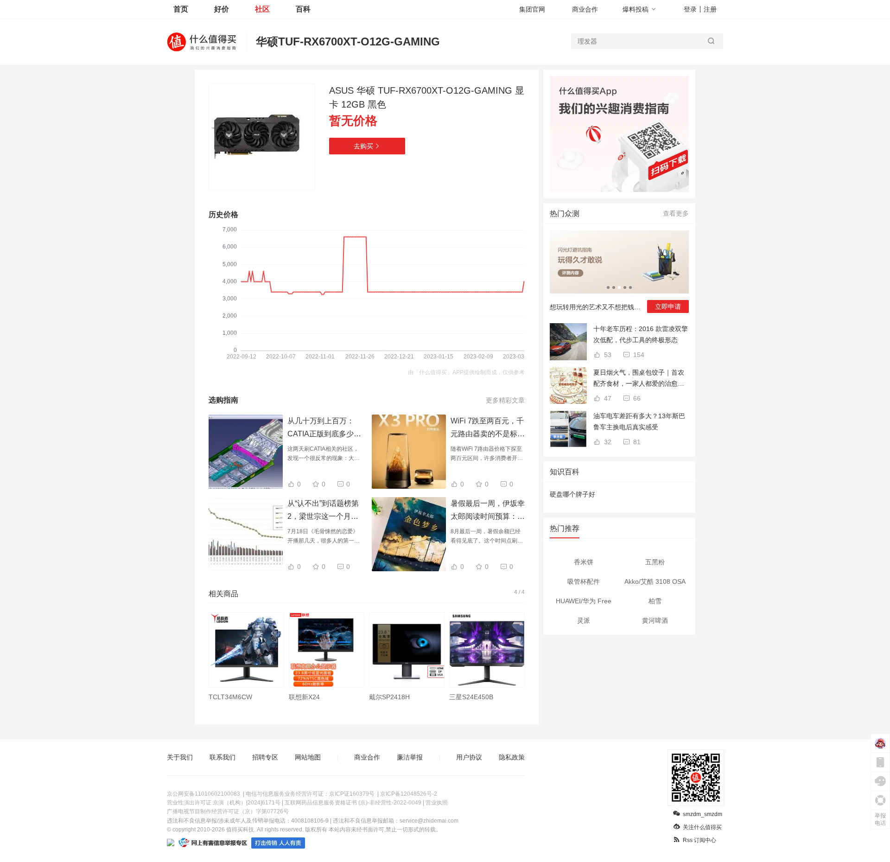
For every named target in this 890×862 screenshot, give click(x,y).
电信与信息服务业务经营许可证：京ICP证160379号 (310, 794)
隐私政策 (512, 757)
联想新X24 (304, 697)
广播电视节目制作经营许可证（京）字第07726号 (228, 811)
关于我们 (180, 757)
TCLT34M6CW (230, 697)
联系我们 (222, 757)
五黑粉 (655, 562)
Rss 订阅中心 (699, 840)
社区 (262, 9)
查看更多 (676, 213)
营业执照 (437, 802)
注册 (710, 9)
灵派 (583, 620)
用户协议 (469, 757)
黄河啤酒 (655, 620)
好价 (221, 9)
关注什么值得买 (702, 827)
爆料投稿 (635, 9)
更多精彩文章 (505, 400)
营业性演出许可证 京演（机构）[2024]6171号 (223, 802)
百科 (303, 9)
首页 (180, 9)
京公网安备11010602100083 (203, 794)
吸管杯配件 (583, 581)
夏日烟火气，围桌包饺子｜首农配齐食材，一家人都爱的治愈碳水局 (638, 379)
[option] (246, 661)
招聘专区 (265, 757)
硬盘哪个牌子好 (572, 494)
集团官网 (532, 9)
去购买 (363, 146)
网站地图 (308, 757)
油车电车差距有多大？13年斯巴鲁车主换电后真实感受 (639, 421)
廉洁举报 (410, 757)
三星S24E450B (471, 697)
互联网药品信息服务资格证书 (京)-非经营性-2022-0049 (353, 802)
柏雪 (654, 601)
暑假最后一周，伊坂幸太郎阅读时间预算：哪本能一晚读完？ (488, 516)
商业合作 (585, 9)
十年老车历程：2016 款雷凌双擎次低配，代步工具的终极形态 (640, 334)
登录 (690, 9)
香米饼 (583, 562)
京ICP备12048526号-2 (408, 794)
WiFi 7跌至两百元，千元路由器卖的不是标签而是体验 (488, 434)
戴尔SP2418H (389, 697)
